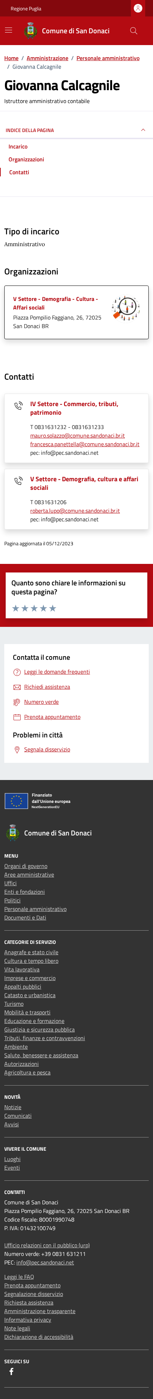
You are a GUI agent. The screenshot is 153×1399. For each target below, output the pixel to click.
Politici (12, 900)
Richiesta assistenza (28, 1302)
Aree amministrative (29, 874)
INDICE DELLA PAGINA (30, 130)
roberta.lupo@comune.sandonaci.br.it (75, 510)
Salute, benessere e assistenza (41, 1055)
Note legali (17, 1328)
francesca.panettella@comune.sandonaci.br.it (84, 444)
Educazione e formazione (34, 1021)
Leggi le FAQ (19, 1276)
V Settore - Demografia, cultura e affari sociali (84, 483)
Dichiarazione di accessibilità (38, 1336)
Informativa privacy (27, 1319)
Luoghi (12, 1159)
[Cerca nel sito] (133, 30)
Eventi (12, 1167)
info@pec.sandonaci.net (45, 1262)
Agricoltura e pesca (27, 1072)
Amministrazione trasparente (39, 1311)
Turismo (13, 1003)
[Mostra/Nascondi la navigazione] (8, 30)
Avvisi (11, 1124)
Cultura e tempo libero (31, 960)
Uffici (10, 883)
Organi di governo (25, 866)
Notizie (12, 1107)
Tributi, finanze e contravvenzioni (44, 1038)
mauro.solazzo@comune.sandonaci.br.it (77, 435)
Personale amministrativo (35, 909)
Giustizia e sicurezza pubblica (39, 1029)
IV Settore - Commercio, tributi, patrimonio (74, 408)
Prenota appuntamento (32, 1285)
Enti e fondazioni (24, 891)
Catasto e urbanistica (30, 995)
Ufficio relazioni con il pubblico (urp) (47, 1245)
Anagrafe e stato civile (31, 952)
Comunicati (18, 1115)
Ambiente (16, 1046)
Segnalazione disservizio (33, 1294)
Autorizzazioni (21, 1063)
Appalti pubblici (22, 986)
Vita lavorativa (21, 969)
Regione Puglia (26, 8)
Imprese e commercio (30, 978)
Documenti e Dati (25, 917)
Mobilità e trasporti (27, 1012)
